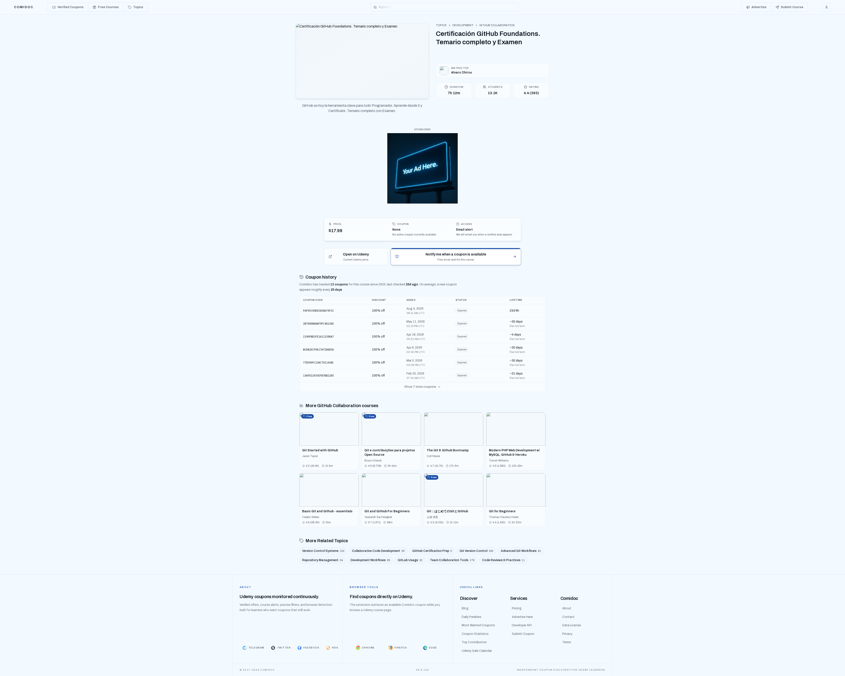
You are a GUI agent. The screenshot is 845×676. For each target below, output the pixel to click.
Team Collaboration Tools (452, 560)
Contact (568, 617)
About (566, 608)
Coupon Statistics (475, 634)
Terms (566, 642)
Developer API (522, 625)
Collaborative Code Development (378, 551)
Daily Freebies (471, 617)
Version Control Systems (323, 551)
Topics (441, 25)
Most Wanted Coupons (478, 625)
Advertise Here (522, 617)
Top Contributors (474, 642)
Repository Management (322, 560)
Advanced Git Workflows (521, 551)
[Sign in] (826, 7)
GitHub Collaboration (496, 25)
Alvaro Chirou (461, 72)
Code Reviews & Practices (503, 560)
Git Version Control (476, 551)
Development (463, 25)
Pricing (517, 608)
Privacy (567, 634)
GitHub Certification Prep (432, 551)
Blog (465, 608)
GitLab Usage (410, 560)
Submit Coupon (523, 634)
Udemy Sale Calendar (477, 650)
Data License (571, 625)
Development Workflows (370, 560)
